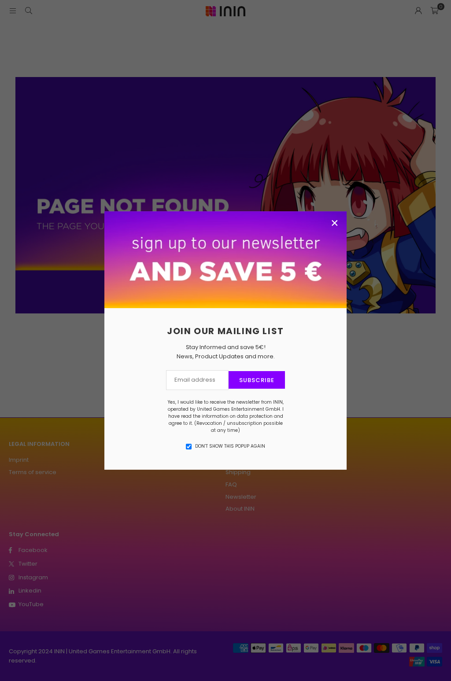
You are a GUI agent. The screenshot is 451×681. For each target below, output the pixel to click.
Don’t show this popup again (230, 446)
